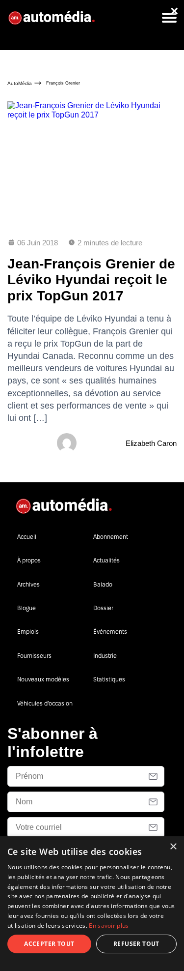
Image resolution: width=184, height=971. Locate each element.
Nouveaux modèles (43, 679)
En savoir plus (109, 925)
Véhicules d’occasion (45, 703)
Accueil (26, 536)
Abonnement (110, 536)
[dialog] (92, 903)
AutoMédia (19, 83)
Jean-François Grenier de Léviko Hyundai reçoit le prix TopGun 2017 (91, 279)
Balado (102, 584)
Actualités (106, 560)
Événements (110, 631)
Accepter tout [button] (49, 944)
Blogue (26, 608)
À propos (29, 560)
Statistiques (109, 679)
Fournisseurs (34, 655)
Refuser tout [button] (136, 944)
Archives (28, 584)
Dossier (103, 608)
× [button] (173, 847)
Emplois (28, 631)
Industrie (105, 655)
